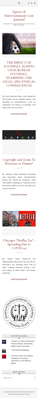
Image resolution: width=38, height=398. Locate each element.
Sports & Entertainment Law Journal (19, 15)
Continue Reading (19, 114)
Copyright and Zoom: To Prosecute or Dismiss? (19, 161)
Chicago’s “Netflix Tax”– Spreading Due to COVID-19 (19, 244)
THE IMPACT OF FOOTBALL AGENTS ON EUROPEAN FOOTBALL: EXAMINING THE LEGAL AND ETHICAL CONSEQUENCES (19, 74)
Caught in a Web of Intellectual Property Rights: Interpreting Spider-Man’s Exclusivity (23, 343)
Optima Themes (25, 394)
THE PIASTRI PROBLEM (20, 350)
